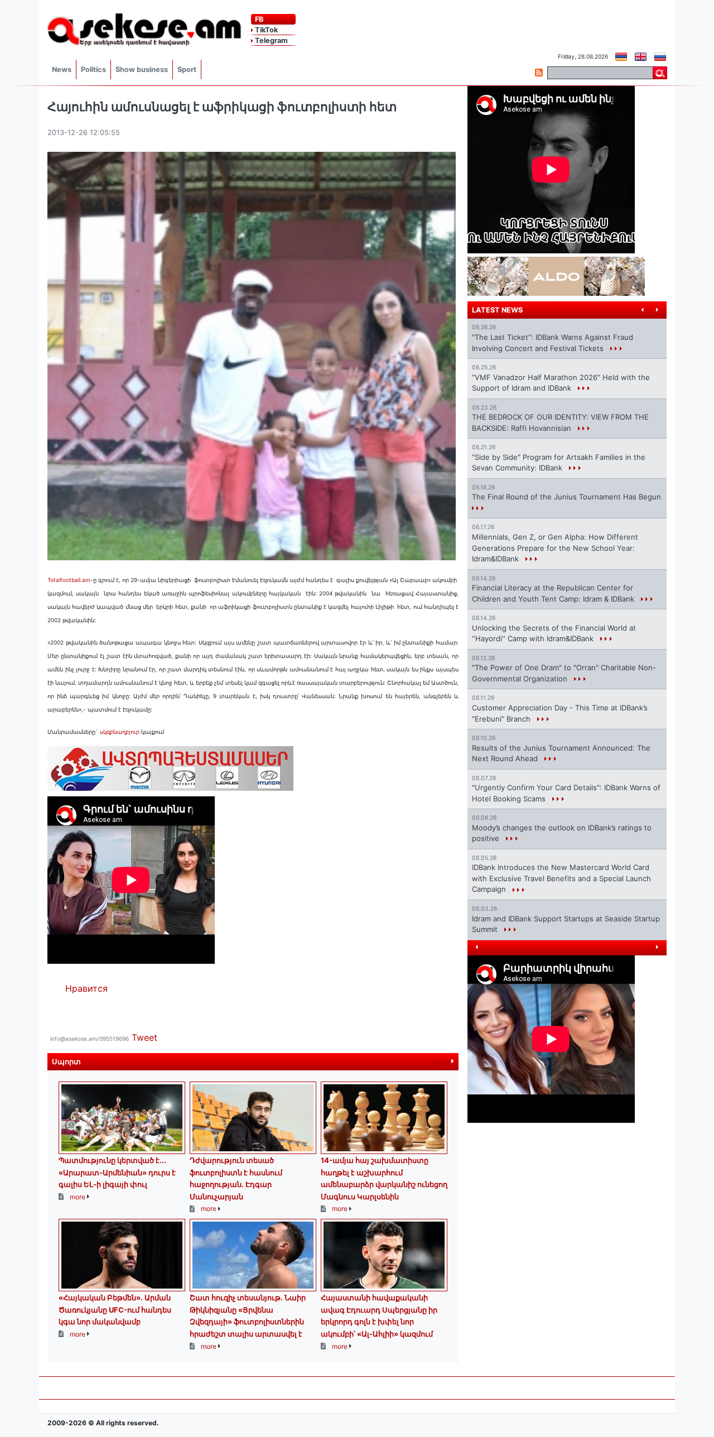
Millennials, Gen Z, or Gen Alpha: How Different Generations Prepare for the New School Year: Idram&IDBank (555, 547)
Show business (141, 69)
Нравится (86, 988)
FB (258, 19)
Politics (93, 69)
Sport (186, 69)
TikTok (265, 30)
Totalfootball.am (68, 579)
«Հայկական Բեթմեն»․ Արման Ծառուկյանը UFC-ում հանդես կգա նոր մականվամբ (115, 1309)
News (61, 69)
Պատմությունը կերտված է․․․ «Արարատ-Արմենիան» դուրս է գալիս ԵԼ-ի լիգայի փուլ (117, 1172)
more (441, 1062)
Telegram (270, 40)
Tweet (144, 1037)
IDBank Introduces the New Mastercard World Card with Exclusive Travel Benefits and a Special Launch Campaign (561, 878)
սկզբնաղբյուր (120, 731)
